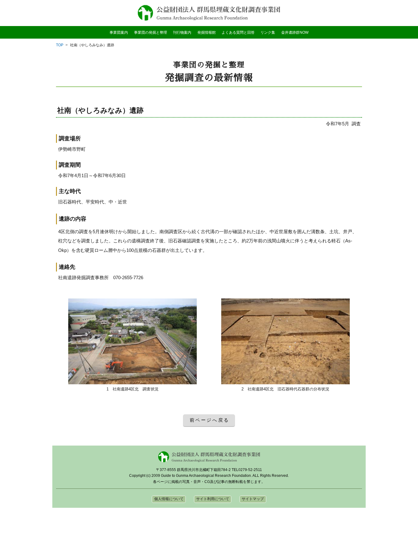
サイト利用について (212, 499)
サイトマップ (253, 499)
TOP (59, 45)
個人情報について (169, 499)
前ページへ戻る (210, 420)
